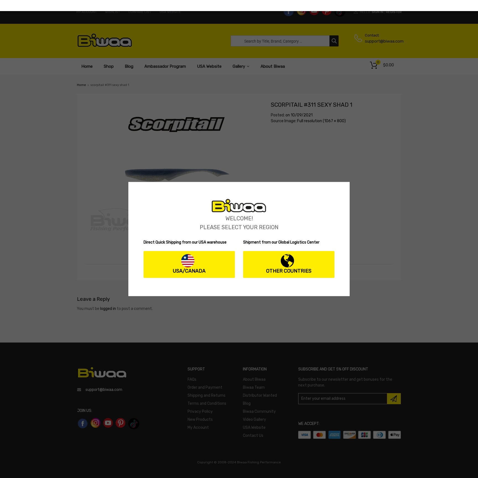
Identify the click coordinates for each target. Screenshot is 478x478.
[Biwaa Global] (239, 211)
